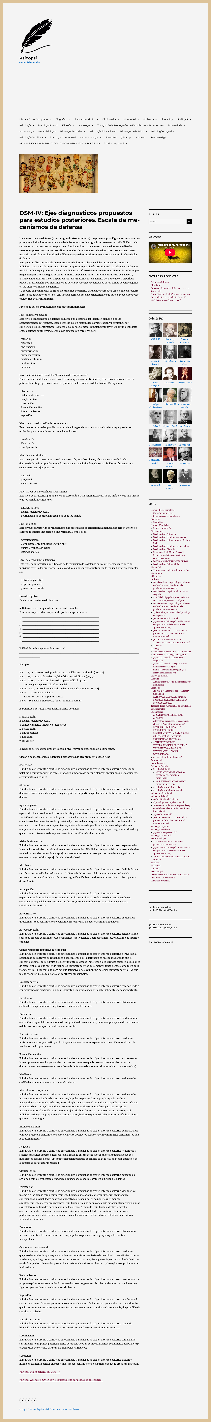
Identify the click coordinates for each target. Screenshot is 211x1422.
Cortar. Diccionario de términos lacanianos (170, 294)
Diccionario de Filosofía (164, 549)
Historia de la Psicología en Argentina (170, 655)
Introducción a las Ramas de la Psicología (172, 652)
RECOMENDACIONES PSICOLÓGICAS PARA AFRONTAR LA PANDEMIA (59, 143)
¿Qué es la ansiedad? (162, 814)
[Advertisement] (106, 93)
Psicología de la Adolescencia (166, 787)
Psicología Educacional (102, 131)
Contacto (141, 137)
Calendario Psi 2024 (160, 282)
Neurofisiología (47, 131)
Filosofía (66, 125)
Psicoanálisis (175, 125)
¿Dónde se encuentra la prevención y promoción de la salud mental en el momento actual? (170, 633)
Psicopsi (28, 58)
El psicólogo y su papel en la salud (168, 802)
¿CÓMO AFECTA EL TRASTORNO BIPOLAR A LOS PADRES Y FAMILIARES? (170, 775)
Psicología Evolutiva (71, 131)
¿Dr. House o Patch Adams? (165, 618)
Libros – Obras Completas (33, 119)
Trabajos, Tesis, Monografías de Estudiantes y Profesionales (130, 125)
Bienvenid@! (158, 137)
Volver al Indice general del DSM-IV (39, 1371)
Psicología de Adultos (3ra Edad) (168, 790)
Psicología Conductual (63, 137)
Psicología (25, 125)
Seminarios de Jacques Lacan (166, 516)
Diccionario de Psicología (164, 534)
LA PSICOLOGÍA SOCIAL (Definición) (170, 697)
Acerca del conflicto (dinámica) (167, 757)
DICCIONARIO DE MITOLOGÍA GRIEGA (170, 561)
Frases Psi (111, 137)
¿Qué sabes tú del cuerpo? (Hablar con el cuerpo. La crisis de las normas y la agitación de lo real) (171, 624)
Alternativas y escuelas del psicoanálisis (171, 721)
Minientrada (150, 119)
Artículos (157, 645)
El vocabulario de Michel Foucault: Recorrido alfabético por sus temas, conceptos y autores (169, 555)
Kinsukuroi (156, 285)
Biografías (61, 119)
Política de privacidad (116, 143)
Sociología (84, 125)
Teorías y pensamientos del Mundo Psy (171, 570)
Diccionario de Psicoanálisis (166, 564)
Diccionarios (109, 119)
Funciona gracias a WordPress (65, 1409)
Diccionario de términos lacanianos (169, 537)
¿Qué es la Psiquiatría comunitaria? (169, 724)
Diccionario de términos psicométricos (171, 546)
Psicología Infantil (48, 125)
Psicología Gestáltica (31, 137)
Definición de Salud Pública (165, 799)
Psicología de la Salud (132, 131)
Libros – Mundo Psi (84, 119)
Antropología (26, 131)
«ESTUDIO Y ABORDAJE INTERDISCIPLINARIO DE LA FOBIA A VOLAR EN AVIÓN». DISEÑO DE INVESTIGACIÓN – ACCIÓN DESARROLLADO (170, 748)
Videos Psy (167, 119)
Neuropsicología (89, 137)
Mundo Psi (129, 119)
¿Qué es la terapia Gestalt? (165, 832)
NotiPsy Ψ (182, 119)
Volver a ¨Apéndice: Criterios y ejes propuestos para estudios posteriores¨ (61, 1379)
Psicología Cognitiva (162, 131)
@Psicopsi (126, 137)
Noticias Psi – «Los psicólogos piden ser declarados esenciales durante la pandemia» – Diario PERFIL (171, 585)
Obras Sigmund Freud (163, 513)
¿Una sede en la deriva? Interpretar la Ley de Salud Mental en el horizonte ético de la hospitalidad (172, 808)
